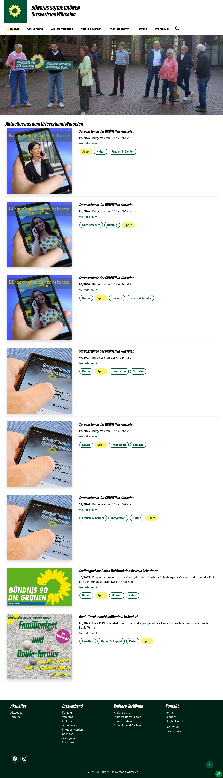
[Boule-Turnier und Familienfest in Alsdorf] (39, 646)
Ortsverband (72, 706)
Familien (87, 641)
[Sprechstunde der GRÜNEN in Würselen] (39, 161)
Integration (119, 371)
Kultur (100, 151)
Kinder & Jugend (111, 641)
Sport (85, 151)
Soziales (117, 298)
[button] (177, 28)
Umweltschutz (91, 225)
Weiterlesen (87, 143)
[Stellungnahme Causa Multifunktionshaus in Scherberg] (39, 587)
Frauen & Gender (123, 151)
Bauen (86, 595)
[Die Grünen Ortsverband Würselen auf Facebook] (15, 759)
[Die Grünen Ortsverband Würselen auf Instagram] (24, 759)
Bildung (112, 225)
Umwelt (116, 595)
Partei (132, 641)
